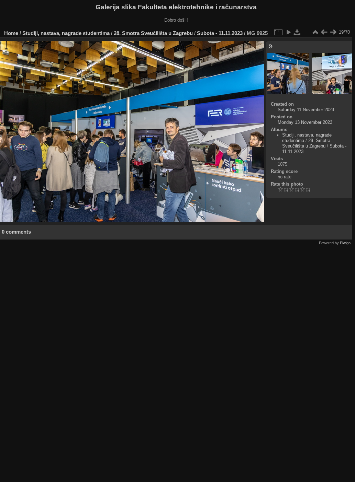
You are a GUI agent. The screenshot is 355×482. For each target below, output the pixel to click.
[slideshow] (288, 32)
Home (11, 33)
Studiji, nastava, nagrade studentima (66, 33)
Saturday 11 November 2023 (306, 109)
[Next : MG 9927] (333, 32)
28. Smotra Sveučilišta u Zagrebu (153, 33)
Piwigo (345, 243)
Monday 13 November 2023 (305, 122)
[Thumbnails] (315, 32)
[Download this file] (297, 32)
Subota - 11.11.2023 (220, 33)
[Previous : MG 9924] (324, 32)
